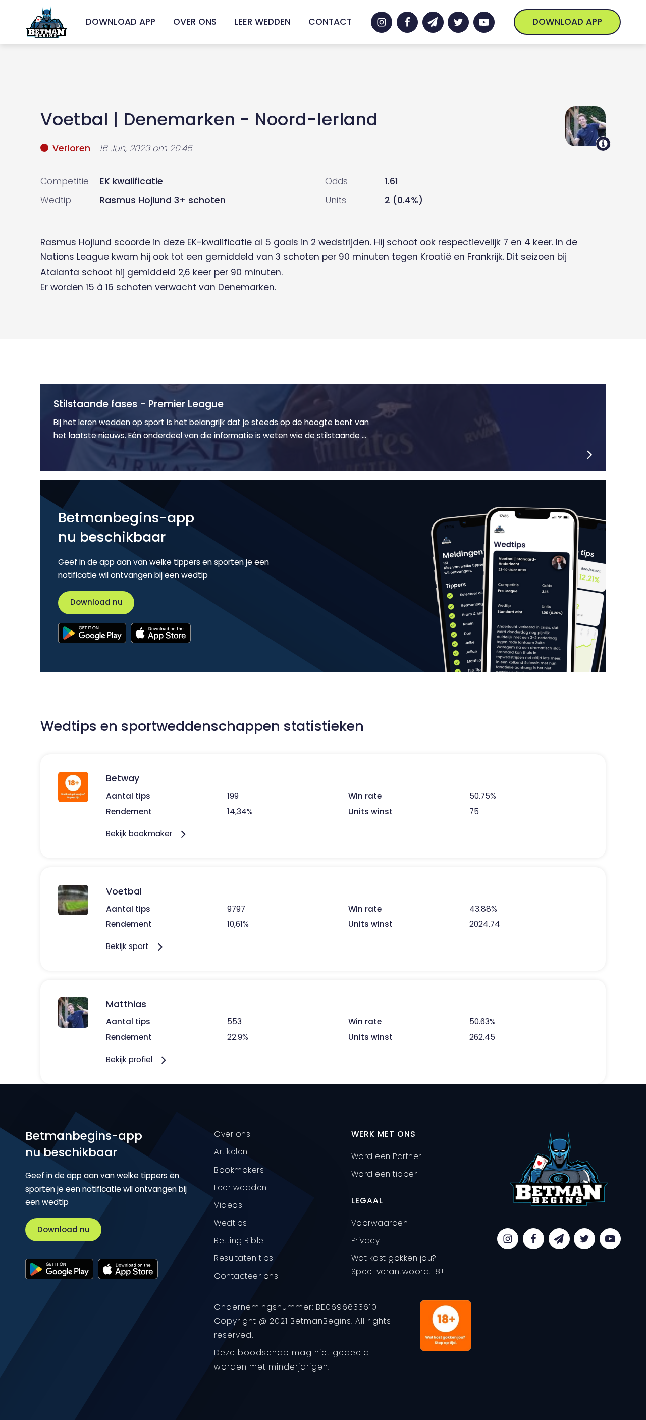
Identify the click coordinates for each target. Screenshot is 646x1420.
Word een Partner (386, 1156)
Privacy (365, 1240)
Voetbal (74, 119)
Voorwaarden (379, 1223)
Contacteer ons (246, 1276)
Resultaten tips (244, 1258)
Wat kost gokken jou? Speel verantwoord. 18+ (398, 1265)
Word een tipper (384, 1174)
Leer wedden (262, 22)
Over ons (195, 22)
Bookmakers (239, 1170)
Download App (120, 22)
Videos (228, 1205)
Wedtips (230, 1223)
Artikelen (231, 1151)
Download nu (96, 602)
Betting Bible (239, 1240)
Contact (330, 22)
